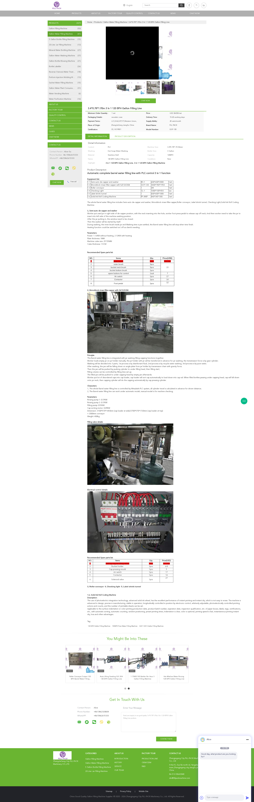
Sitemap (109, 791)
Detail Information (97, 136)
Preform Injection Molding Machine (65, 77)
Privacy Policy (125, 791)
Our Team (119, 770)
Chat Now (195, 13)
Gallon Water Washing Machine (65, 56)
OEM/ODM (146, 763)
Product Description (125, 136)
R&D (144, 766)
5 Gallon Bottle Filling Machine (65, 39)
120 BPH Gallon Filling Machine (99, 626)
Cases (52, 132)
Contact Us (154, 13)
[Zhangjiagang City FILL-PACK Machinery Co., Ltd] (53, 168)
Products (76, 13)
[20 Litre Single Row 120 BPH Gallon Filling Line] (80, 659)
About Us (95, 13)
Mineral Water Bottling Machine (65, 50)
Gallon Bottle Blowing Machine (65, 61)
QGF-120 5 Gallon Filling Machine (151, 626)
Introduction (121, 759)
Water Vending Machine (65, 94)
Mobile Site (143, 791)
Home (57, 13)
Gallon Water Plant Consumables (65, 88)
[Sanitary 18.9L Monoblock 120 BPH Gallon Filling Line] (142, 659)
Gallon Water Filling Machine (65, 34)
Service (118, 766)
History (118, 763)
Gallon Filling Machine (65, 28)
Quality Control (134, 13)
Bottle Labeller (65, 66)
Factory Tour (115, 13)
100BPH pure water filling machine (124, 626)
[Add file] (201, 798)
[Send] (247, 798)
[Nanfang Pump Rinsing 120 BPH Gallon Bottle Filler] (111, 659)
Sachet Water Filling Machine (65, 83)
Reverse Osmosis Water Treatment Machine (65, 72)
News (173, 13)
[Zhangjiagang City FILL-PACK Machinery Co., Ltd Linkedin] (203, 5)
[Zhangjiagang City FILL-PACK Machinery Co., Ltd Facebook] (189, 5)
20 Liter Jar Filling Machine (65, 45)
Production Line (150, 759)
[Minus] (247, 739)
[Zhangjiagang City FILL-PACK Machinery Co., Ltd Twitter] (196, 5)
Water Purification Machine (65, 99)
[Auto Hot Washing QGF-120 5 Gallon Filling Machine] (173, 659)
